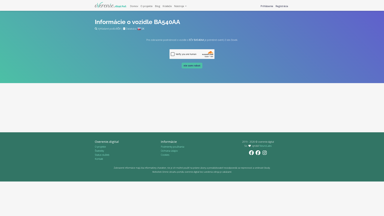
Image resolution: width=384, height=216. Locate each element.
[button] (180, 6)
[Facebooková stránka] (251, 153)
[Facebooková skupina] (258, 153)
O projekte (100, 146)
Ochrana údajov (169, 150)
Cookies (165, 154)
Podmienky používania (172, 146)
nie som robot (192, 65)
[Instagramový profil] (265, 153)
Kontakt (99, 158)
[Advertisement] (192, 111)
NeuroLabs (265, 145)
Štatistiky (99, 150)
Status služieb (102, 154)
